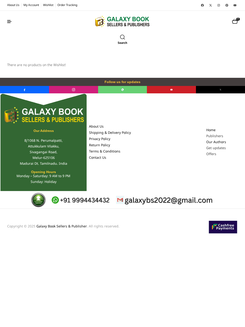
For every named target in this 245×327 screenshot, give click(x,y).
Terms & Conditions (104, 152)
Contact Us (97, 158)
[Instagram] (219, 5)
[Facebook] (202, 5)
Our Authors (216, 142)
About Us (96, 127)
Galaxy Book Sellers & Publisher (61, 227)
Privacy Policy (99, 139)
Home (211, 130)
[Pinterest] (227, 5)
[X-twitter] (210, 5)
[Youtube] (235, 5)
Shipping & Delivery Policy (110, 133)
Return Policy (99, 145)
